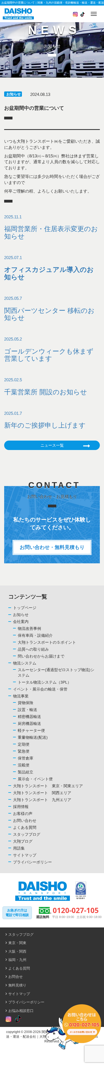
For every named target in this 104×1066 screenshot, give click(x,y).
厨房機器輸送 (29, 723)
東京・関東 (17, 943)
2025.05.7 (49, 308)
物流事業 (21, 696)
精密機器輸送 (29, 716)
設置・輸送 (27, 709)
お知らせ (13, 94)
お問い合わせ (24, 820)
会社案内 (21, 621)
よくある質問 (24, 827)
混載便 (23, 765)
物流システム (24, 663)
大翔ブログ (22, 841)
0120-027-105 (76, 910)
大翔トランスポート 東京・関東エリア (48, 786)
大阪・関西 (17, 951)
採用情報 (21, 806)
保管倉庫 (25, 758)
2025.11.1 (51, 227)
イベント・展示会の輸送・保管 (40, 689)
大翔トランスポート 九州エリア (42, 799)
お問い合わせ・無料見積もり (52, 547)
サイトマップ (24, 855)
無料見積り (17, 985)
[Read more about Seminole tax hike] (8, 1019)
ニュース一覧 (52, 445)
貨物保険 (25, 703)
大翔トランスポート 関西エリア (42, 793)
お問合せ (15, 977)
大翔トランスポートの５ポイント (47, 642)
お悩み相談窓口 (21, 1011)
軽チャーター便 (31, 730)
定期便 (23, 744)
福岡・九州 (17, 960)
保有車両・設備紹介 (35, 635)
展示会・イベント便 (35, 779)
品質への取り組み (33, 649)
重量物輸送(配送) (33, 737)
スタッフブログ (26, 834)
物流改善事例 (29, 628)
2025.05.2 (48, 349)
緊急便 (23, 751)
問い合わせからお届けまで (41, 656)
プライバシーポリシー (32, 862)
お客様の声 (22, 813)
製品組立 (25, 772)
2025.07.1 (49, 268)
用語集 (19, 848)
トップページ (24, 607)
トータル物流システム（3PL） (44, 682)
